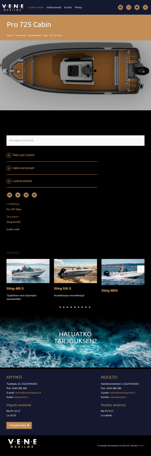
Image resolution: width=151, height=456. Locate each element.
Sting (45, 35)
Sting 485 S (15, 288)
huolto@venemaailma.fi (122, 392)
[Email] (137, 7)
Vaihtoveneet (53, 7)
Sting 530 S (62, 288)
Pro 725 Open (13, 209)
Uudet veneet (36, 7)
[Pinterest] (34, 195)
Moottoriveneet (35, 35)
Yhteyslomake (18, 425)
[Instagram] (128, 7)
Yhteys (78, 7)
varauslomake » (118, 397)
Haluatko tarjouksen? (75, 337)
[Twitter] (17, 195)
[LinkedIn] (26, 195)
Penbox (141, 446)
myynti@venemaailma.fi (28, 392)
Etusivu (10, 35)
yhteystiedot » (21, 397)
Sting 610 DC (13, 222)
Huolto (68, 7)
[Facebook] (120, 7)
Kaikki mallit (13, 229)
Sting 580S (109, 290)
